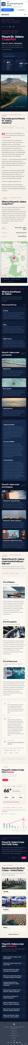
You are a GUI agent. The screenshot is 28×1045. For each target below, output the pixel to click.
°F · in (5, 780)
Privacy (14, 1040)
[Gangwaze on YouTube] (17, 1042)
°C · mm (12, 780)
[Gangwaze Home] (5, 15)
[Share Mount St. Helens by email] (13, 26)
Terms (14, 1038)
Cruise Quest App (14, 1035)
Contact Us (14, 1033)
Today (23, 857)
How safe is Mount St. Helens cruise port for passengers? (11, 970)
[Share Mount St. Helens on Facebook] (6, 26)
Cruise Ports (10, 19)
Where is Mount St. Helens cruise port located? (12, 957)
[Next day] (19, 858)
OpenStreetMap (23, 277)
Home (3, 19)
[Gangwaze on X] (14, 1042)
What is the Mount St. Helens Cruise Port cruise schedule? (11, 1015)
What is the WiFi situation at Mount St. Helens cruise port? (11, 1003)
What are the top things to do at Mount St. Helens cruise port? (12, 990)
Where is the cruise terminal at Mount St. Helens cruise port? (11, 1009)
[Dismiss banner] (26, 2)
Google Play (21, 9)
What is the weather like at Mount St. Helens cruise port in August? (12, 976)
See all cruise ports (13, 934)
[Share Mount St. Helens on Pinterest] (10, 26)
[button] (14, 258)
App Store (8, 9)
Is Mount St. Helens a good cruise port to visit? (12, 963)
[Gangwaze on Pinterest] (11, 1042)
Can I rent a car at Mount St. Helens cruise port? (10, 997)
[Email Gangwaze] (20, 1042)
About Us (14, 1030)
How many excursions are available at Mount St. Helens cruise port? (11, 983)
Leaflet (17, 277)
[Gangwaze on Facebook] (8, 1042)
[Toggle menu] (25, 14)
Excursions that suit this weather (11, 802)
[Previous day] (8, 858)
